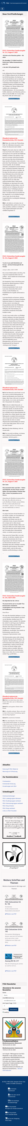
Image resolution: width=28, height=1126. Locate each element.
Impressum (11, 1090)
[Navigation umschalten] (2, 9)
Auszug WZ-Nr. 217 (12, 961)
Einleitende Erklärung (9, 784)
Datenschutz (11, 1096)
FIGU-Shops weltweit (9, 808)
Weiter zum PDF (11, 914)
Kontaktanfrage (12, 1102)
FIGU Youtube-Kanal (11, 1114)
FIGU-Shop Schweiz (8, 806)
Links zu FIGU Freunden (10, 811)
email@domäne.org (8, 998)
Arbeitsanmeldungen (9, 796)
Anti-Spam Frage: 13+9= (9, 1003)
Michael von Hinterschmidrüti (14, 1108)
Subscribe (5, 1009)
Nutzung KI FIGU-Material (10, 769)
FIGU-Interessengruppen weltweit (13, 803)
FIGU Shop (8, 1120)
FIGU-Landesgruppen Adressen (12, 798)
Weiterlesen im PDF (14, 98)
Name (4, 992)
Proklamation (6, 781)
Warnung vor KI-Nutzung (10, 771)
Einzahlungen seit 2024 (9, 786)
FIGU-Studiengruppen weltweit (12, 801)
